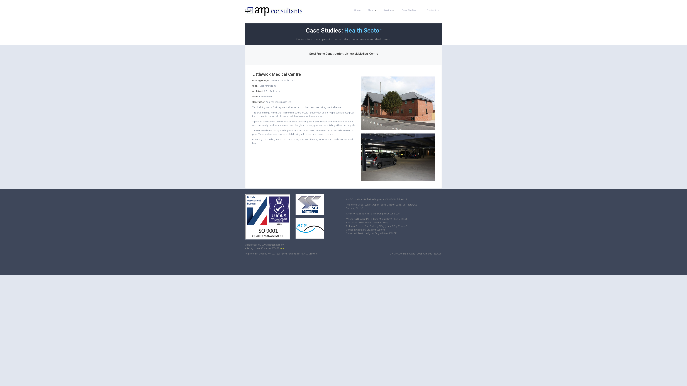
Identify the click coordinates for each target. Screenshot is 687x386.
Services (388, 10)
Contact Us (433, 10)
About (371, 10)
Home (357, 10)
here (282, 248)
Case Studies (409, 10)
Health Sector (362, 30)
